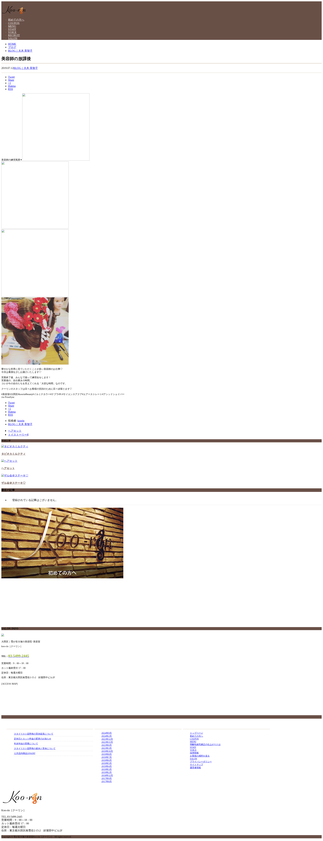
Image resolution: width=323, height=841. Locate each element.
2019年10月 (107, 751)
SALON (12, 38)
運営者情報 (195, 767)
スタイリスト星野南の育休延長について (33, 734)
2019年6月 (106, 760)
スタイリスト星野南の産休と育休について (35, 748)
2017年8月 (106, 781)
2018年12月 (107, 775)
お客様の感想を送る (200, 756)
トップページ (196, 733)
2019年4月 (106, 766)
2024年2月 (106, 736)
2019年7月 (106, 757)
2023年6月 (106, 745)
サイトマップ (196, 764)
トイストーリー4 (18, 434)
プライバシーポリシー (201, 761)
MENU (12, 26)
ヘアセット (15, 431)
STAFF (12, 29)
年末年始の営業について (26, 743)
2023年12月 (107, 739)
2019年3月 (106, 769)
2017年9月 (106, 778)
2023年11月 (107, 742)
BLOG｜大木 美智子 (25, 68)
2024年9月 (106, 733)
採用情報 (194, 753)
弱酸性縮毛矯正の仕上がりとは (205, 744)
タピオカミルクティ (13, 454)
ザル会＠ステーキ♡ (13, 483)
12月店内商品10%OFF (24, 753)
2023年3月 (106, 748)
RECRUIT (14, 35)
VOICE (12, 32)
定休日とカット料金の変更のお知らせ (32, 738)
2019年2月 (106, 772)
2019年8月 (106, 754)
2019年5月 (106, 763)
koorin (20, 420)
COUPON (14, 23)
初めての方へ (16, 19)
